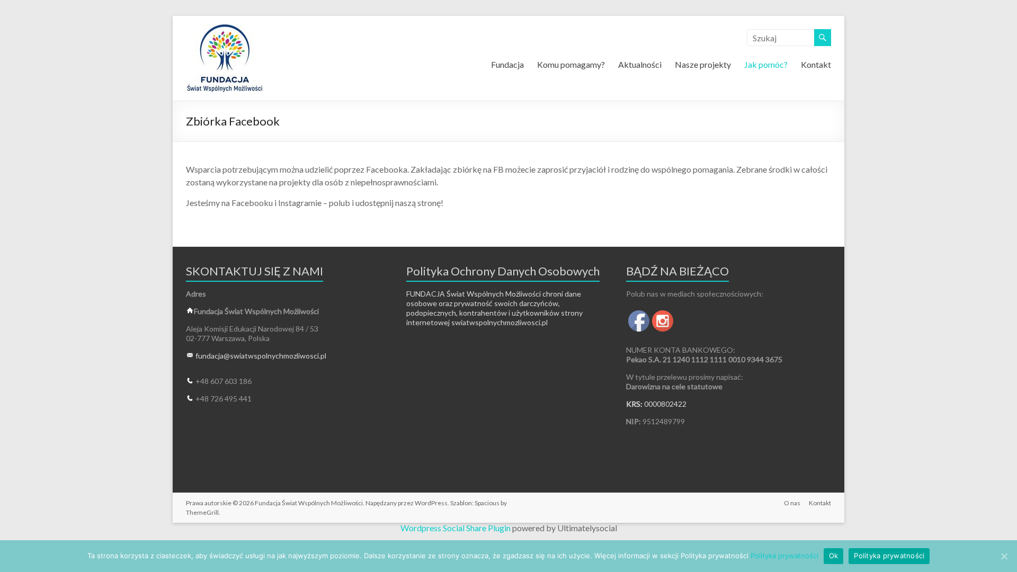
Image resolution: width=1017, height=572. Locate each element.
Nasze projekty (703, 64)
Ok (833, 555)
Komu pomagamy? (571, 64)
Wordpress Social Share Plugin (456, 528)
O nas (792, 503)
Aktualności (640, 64)
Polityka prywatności (784, 555)
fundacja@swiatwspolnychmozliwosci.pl (260, 355)
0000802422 (665, 403)
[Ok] (1003, 556)
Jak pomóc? (766, 64)
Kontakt (816, 64)
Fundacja (507, 64)
